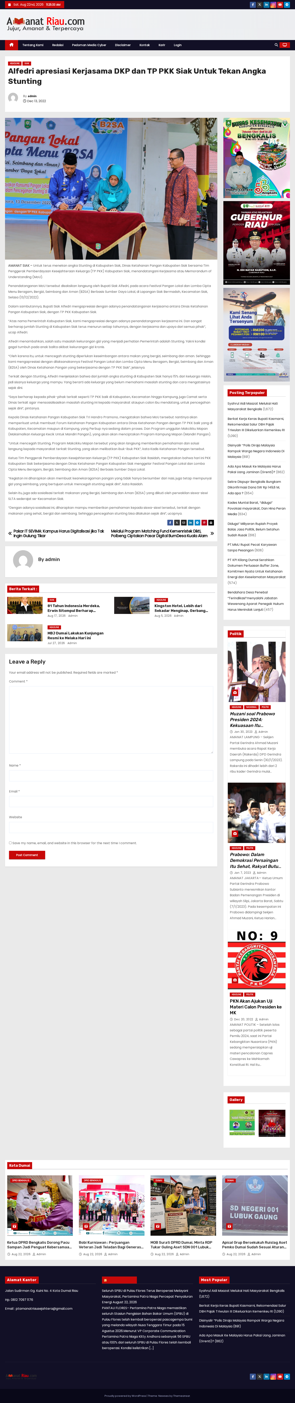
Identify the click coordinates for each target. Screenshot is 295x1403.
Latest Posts (121, 1280)
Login (178, 45)
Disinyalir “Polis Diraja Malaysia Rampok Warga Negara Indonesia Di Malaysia (256, 451)
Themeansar (181, 1396)
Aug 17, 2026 (57, 616)
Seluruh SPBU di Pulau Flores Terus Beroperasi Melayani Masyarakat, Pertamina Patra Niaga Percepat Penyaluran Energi (147, 1296)
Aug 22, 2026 (22, 1254)
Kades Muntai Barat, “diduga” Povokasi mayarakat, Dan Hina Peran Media (257, 508)
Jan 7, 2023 (243, 873)
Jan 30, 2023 (244, 732)
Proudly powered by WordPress (126, 1396)
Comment (18, 681)
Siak (26, 63)
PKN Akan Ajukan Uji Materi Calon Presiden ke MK (256, 1007)
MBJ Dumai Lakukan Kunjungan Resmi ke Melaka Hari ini (76, 635)
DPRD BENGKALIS (20, 1180)
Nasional (251, 707)
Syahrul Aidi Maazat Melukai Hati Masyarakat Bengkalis (242, 1290)
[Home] (11, 45)
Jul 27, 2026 (56, 643)
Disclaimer (123, 45)
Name (15, 765)
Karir (162, 45)
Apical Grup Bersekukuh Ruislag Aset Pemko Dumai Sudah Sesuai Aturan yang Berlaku (254, 1247)
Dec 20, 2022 (244, 1019)
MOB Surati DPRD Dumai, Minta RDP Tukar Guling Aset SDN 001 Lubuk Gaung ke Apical (181, 1247)
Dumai (159, 1180)
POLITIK (265, 707)
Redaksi (58, 45)
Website (15, 817)
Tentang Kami (33, 45)
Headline (14, 63)
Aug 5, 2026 (163, 616)
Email (14, 791)
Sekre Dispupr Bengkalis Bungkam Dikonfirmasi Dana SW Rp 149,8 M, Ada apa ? (254, 487)
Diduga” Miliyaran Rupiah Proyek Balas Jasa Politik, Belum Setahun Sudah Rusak (253, 529)
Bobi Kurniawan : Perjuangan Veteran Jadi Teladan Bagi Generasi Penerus (110, 1247)
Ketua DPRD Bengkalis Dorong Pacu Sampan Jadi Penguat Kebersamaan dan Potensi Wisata (39, 1247)
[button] (276, 45)
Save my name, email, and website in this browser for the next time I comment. (74, 843)
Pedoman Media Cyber (89, 45)
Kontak (145, 45)
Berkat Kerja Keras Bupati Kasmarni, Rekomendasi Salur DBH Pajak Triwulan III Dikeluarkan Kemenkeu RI (256, 424)
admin (32, 96)
